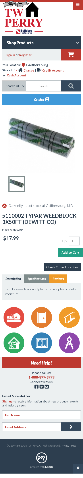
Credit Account (53, 70)
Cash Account (16, 75)
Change (28, 70)
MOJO (49, 466)
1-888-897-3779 (41, 377)
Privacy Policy (68, 445)
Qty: (65, 241)
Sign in (10, 55)
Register (25, 55)
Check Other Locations (62, 267)
